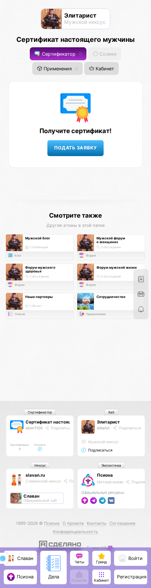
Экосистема (111, 465)
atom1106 (34, 428)
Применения (60, 69)
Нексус (40, 465)
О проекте (73, 523)
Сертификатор (61, 53)
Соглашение (122, 523)
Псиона (105, 475)
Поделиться (61, 428)
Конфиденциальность (75, 531)
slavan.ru (35, 475)
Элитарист (108, 421)
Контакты (97, 523)
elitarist (103, 428)
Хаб (111, 412)
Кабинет (104, 69)
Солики (107, 53)
